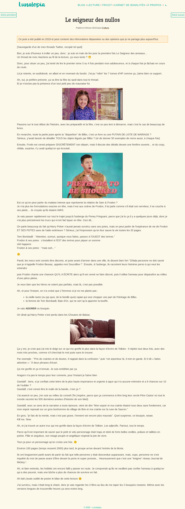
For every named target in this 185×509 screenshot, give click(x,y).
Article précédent (8, 15)
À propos (154, 5)
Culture (105, 28)
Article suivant (178, 15)
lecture (93, 5)
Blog (81, 5)
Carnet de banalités (129, 5)
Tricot (107, 5)
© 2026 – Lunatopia (92, 507)
